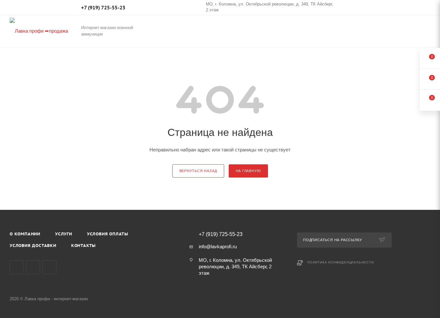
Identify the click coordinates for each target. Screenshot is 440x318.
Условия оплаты (107, 234)
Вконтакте (17, 267)
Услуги (63, 234)
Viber (33, 267)
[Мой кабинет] (427, 9)
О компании (25, 234)
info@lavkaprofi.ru (218, 246)
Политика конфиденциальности (340, 262)
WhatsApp (49, 267)
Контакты (83, 245)
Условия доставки (33, 245)
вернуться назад (198, 171)
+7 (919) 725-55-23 (103, 8)
